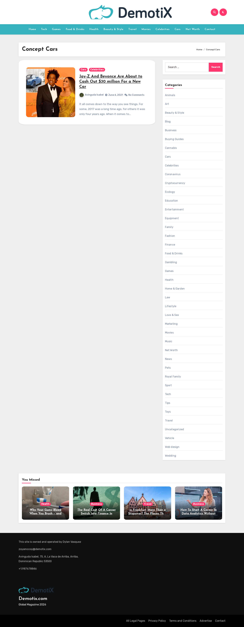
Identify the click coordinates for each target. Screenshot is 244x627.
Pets (168, 367)
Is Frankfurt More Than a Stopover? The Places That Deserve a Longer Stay (147, 514)
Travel (132, 29)
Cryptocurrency (175, 183)
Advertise (206, 620)
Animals (170, 95)
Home (32, 29)
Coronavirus (172, 174)
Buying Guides (174, 139)
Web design (172, 446)
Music (168, 341)
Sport (168, 385)
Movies (146, 29)
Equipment (172, 218)
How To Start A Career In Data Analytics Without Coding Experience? (198, 514)
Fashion (170, 235)
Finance (170, 244)
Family (169, 227)
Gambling (171, 262)
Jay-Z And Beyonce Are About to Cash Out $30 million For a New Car (110, 81)
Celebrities (163, 29)
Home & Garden (175, 288)
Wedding (170, 455)
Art (167, 104)
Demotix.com (33, 598)
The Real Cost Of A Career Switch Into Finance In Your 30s (96, 514)
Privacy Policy (157, 620)
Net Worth (193, 29)
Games (56, 29)
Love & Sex (172, 315)
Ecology (170, 191)
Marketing (171, 323)
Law (167, 297)
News (168, 359)
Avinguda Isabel (94, 94)
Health (93, 29)
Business (171, 130)
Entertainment (174, 209)
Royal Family (173, 376)
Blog (168, 121)
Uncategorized (174, 429)
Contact (210, 29)
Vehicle (169, 438)
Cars (178, 29)
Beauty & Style (113, 29)
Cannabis (171, 147)
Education (171, 200)
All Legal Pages (135, 620)
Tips (167, 403)
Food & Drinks (75, 29)
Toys (168, 411)
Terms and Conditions (182, 620)
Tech (44, 29)
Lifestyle (170, 306)
